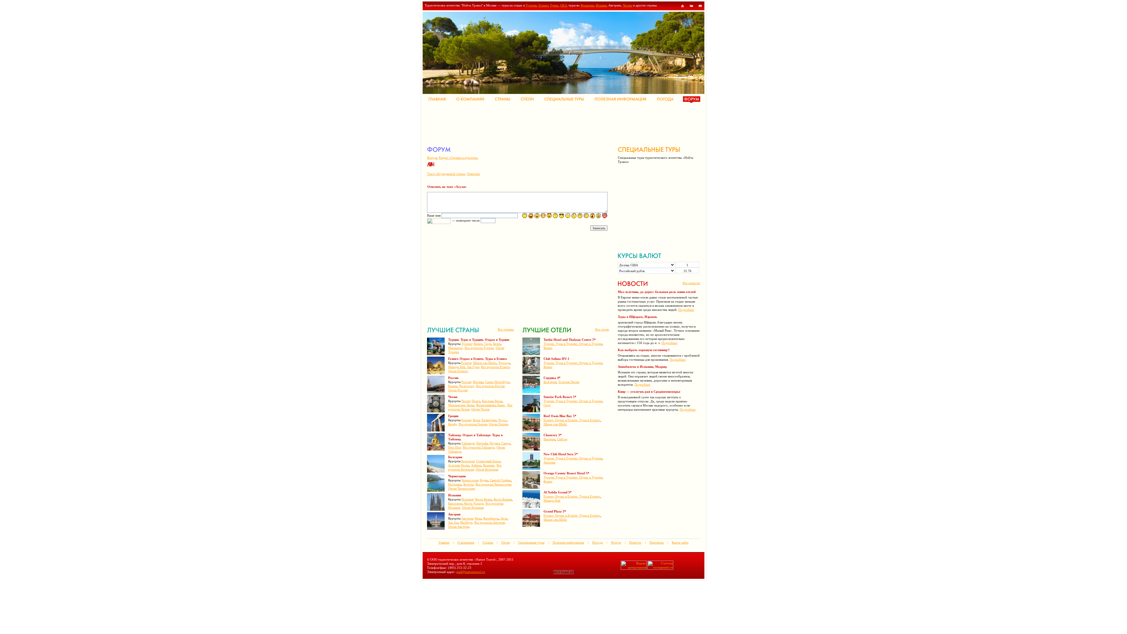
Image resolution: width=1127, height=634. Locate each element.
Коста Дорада (474, 503)
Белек (497, 343)
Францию (587, 5)
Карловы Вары (492, 401)
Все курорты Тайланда (479, 447)
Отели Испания (472, 507)
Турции (466, 343)
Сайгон (562, 439)
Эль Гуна (473, 367)
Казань (453, 386)
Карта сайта (680, 542)
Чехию (627, 5)
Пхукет (495, 443)
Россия (466, 382)
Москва (478, 382)
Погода (597, 542)
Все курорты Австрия (489, 522)
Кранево (489, 465)
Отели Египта (458, 371)
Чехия (465, 401)
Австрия (467, 518)
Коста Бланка (503, 499)
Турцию (531, 5)
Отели (505, 542)
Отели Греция (498, 424)
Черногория (469, 480)
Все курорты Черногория (493, 484)
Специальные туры (531, 542)
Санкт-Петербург (497, 382)
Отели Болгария (487, 469)
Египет (543, 5)
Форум (432, 157)
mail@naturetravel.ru (470, 572)
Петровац (455, 484)
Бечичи (468, 484)
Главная (444, 542)
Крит (476, 420)
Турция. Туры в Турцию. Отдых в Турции (573, 343)
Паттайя (482, 443)
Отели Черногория (461, 488)
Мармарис (455, 348)
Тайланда (468, 443)
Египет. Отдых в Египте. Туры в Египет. (572, 420)
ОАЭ (563, 5)
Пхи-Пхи (454, 447)
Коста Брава (483, 499)
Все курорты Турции (479, 348)
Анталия (549, 462)
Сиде (487, 343)
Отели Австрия (458, 526)
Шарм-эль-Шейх (485, 363)
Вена (478, 518)
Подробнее (686, 309)
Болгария (467, 461)
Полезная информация (568, 542)
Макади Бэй (456, 367)
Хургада (504, 363)
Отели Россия (457, 390)
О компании (466, 542)
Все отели (602, 329)
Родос (502, 420)
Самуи (505, 443)
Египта (466, 363)
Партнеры (656, 542)
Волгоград (466, 386)
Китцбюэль (491, 518)
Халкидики (489, 420)
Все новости (691, 283)
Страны (487, 542)
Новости (635, 542)
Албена (476, 465)
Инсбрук (466, 522)
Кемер (478, 343)
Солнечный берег (488, 461)
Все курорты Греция (473, 424)
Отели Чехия (480, 409)
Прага (476, 401)
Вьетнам (549, 439)
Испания (467, 499)
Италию (601, 5)
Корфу (452, 424)
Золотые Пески (458, 465)
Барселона (455, 503)
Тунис (554, 5)
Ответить (473, 174)
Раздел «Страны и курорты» (458, 157)
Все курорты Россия (490, 386)
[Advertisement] (534, 123)
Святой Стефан (500, 480)
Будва (484, 480)
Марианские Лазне (461, 405)
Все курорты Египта (495, 367)
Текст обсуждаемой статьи (446, 174)
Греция (466, 420)
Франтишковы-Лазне (491, 405)
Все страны (506, 329)
